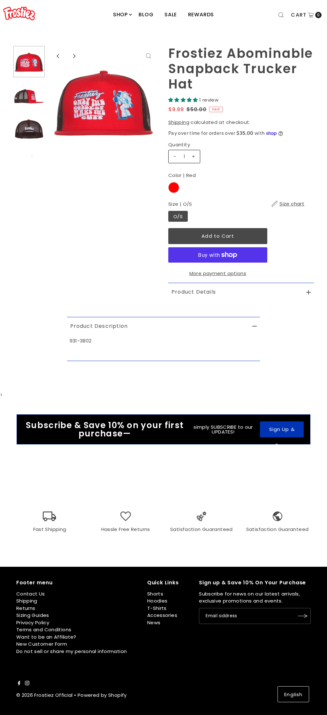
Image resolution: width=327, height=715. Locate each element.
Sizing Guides (32, 615)
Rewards (201, 14)
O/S (178, 216)
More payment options (218, 273)
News (154, 622)
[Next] (74, 56)
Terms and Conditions (44, 629)
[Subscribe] (303, 616)
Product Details (193, 292)
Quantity (179, 144)
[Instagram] (27, 683)
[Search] (281, 15)
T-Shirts (157, 608)
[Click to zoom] (148, 56)
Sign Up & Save (282, 431)
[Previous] (58, 56)
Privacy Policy (32, 622)
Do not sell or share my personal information (71, 651)
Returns (25, 608)
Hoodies (157, 600)
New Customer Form (41, 644)
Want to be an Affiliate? (46, 637)
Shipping (178, 122)
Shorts (155, 593)
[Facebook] (19, 683)
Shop (120, 14)
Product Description (99, 326)
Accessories (162, 615)
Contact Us (30, 593)
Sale (170, 14)
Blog (146, 14)
